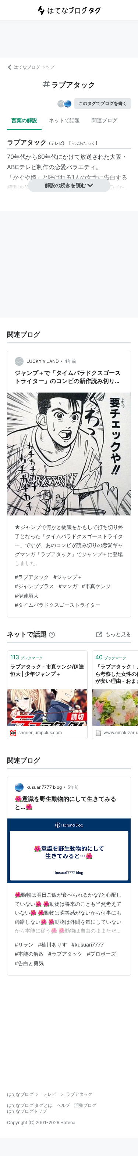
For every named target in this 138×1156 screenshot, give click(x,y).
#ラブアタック (32, 577)
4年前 (70, 361)
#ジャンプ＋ (67, 577)
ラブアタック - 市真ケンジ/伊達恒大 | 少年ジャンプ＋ (47, 670)
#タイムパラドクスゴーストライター (57, 605)
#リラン (24, 944)
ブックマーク (26, 657)
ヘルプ (63, 1105)
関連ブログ (104, 120)
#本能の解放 (29, 954)
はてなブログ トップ (34, 67)
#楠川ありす (52, 944)
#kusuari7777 (87, 944)
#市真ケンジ (96, 586)
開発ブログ (85, 1105)
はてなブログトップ (27, 1111)
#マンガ (68, 586)
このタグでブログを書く (102, 103)
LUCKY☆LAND (42, 361)
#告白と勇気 (29, 963)
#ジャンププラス (34, 586)
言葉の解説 (24, 120)
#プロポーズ (101, 954)
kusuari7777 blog (44, 787)
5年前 (73, 787)
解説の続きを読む (65, 185)
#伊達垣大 (27, 595)
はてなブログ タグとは (29, 1105)
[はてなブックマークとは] (52, 634)
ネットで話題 (64, 120)
